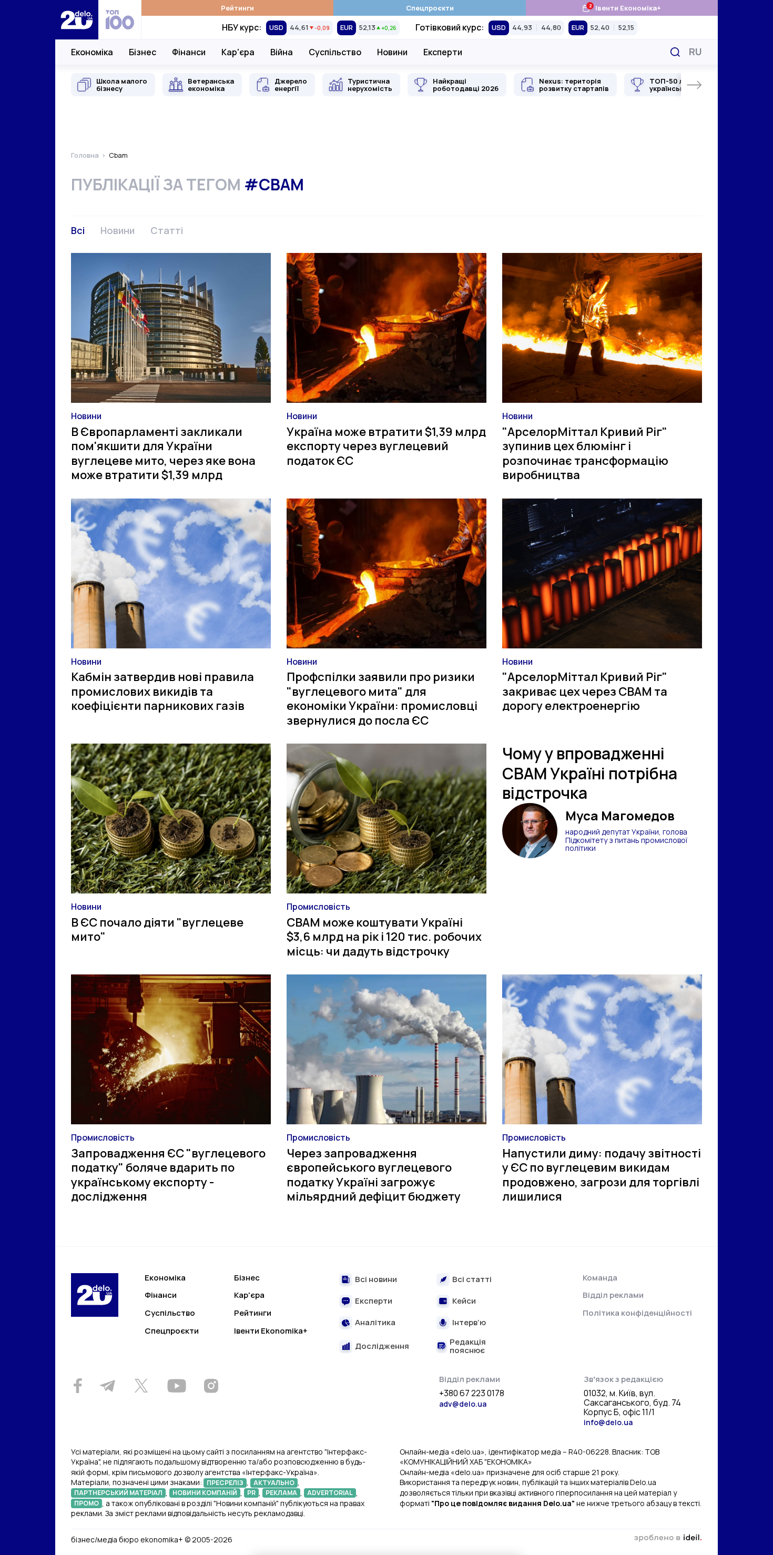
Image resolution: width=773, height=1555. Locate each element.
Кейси (464, 1301)
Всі (78, 230)
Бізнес (142, 52)
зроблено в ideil (668, 1538)
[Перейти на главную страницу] (76, 19)
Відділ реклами (613, 1294)
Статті (166, 230)
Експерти (442, 52)
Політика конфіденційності (637, 1312)
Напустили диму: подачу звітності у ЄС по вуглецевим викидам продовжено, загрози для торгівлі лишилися (601, 1175)
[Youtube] (176, 1385)
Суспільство (335, 52)
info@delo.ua (608, 1422)
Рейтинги (237, 8)
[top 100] (119, 19)
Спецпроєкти (430, 8)
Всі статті (472, 1279)
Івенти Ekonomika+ (271, 1330)
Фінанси (189, 52)
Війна (281, 52)
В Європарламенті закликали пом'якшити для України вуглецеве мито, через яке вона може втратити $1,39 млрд (163, 453)
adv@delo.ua (462, 1404)
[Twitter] (140, 1386)
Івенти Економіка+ (621, 7)
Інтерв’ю (469, 1322)
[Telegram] (107, 1385)
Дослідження (382, 1346)
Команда (600, 1277)
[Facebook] (77, 1386)
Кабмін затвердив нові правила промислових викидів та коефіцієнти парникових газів (162, 691)
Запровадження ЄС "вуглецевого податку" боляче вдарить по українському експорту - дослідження (168, 1175)
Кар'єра (238, 52)
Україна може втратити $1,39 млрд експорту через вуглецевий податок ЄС (386, 446)
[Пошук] (675, 52)
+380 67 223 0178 (471, 1393)
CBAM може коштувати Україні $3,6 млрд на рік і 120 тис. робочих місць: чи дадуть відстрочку (384, 936)
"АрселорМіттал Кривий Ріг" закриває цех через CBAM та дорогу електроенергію (584, 691)
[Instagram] (210, 1385)
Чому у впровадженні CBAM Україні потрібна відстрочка (589, 773)
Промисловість (318, 906)
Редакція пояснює (468, 1346)
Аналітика (375, 1322)
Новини (392, 52)
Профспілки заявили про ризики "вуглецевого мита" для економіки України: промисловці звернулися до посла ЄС (382, 698)
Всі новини (376, 1279)
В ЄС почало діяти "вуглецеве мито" (157, 929)
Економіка (92, 52)
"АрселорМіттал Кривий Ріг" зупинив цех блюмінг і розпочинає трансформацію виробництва (585, 453)
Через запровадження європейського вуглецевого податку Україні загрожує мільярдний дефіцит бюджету (374, 1175)
